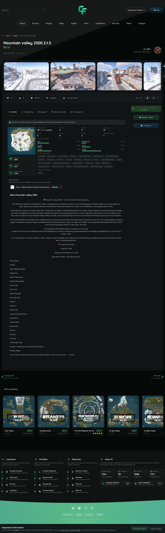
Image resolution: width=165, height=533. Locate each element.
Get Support (147, 125)
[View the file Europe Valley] (123, 412)
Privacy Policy (68, 515)
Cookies (99, 515)
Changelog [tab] (28, 112)
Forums (35, 23)
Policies (78, 515)
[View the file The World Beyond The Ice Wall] (88, 412)
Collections (100, 23)
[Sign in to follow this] (147, 98)
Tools (86, 23)
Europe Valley (114, 431)
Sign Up (156, 10)
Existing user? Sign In (136, 10)
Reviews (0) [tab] (78, 112)
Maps (61, 23)
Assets (74, 23)
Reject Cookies (156, 529)
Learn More (143, 110)
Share (139, 98)
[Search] (44, 10)
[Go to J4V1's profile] (158, 50)
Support (142, 23)
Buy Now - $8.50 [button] (147, 117)
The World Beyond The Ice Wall (86, 431)
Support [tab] (43, 112)
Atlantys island (45, 431)
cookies (16, 530)
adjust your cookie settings (70, 530)
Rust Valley (9, 431)
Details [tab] (14, 112)
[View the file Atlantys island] (53, 412)
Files (38, 10)
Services (115, 23)
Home (22, 23)
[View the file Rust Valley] (19, 412)
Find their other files (142, 52)
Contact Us (89, 515)
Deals (129, 23)
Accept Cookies (140, 529)
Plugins (49, 23)
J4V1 (148, 49)
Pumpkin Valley (149, 431)
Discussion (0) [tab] (60, 112)
